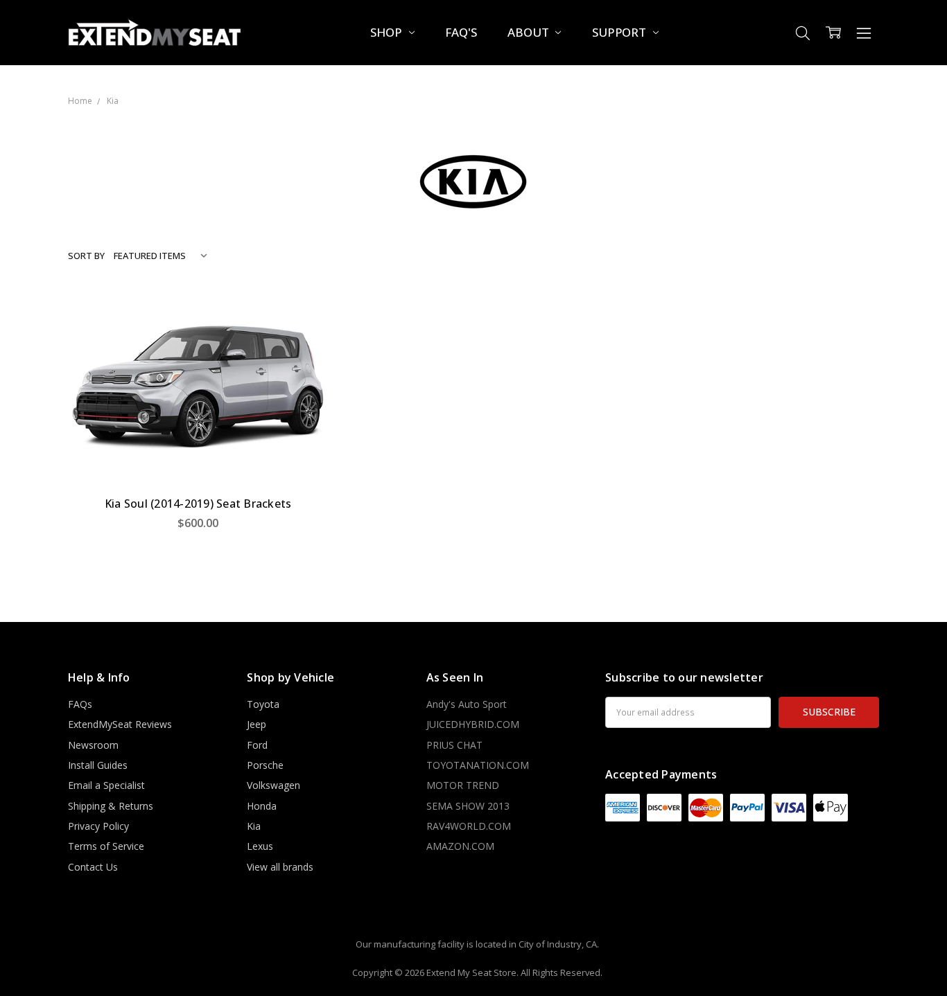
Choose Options (198, 455)
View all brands (280, 866)
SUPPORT (620, 32)
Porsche (265, 765)
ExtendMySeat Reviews (120, 724)
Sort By (86, 255)
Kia (254, 826)
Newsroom (93, 745)
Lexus (260, 846)
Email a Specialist (106, 785)
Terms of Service (106, 846)
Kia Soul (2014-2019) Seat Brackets (198, 503)
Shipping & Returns (110, 805)
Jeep (256, 724)
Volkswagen (273, 785)
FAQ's (460, 32)
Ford (257, 745)
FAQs (80, 704)
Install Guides (98, 765)
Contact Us (93, 866)
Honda (262, 805)
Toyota (263, 704)
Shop (387, 32)
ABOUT (529, 32)
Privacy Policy (98, 826)
